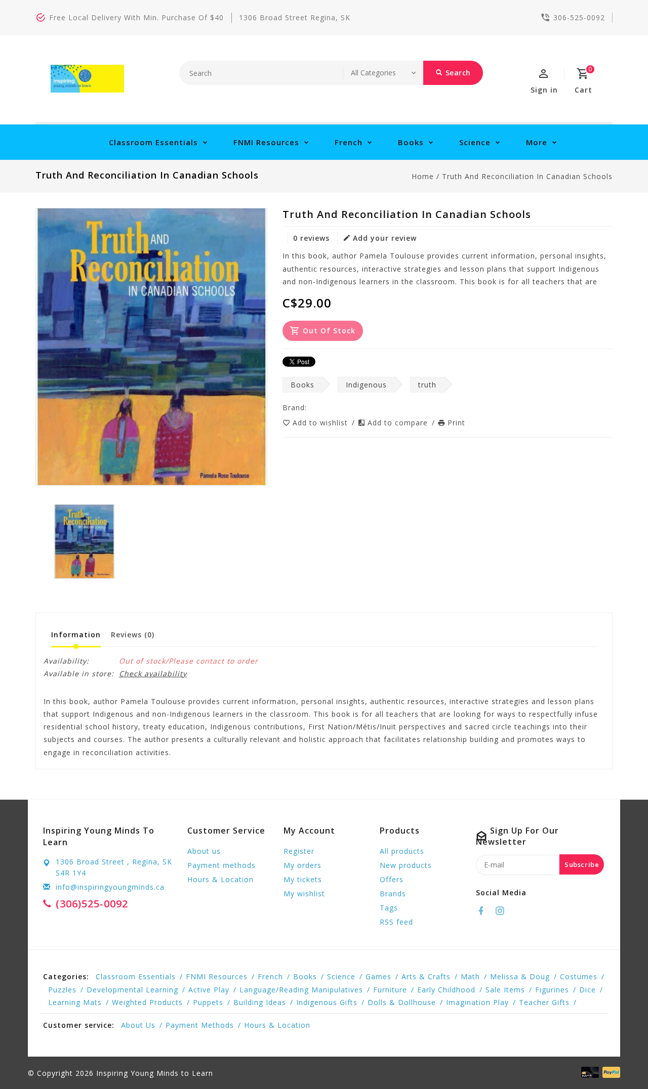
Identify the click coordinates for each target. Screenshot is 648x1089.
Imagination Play (477, 1002)
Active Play (208, 989)
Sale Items (505, 989)
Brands (393, 893)
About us (204, 851)
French (348, 142)
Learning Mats (75, 1002)
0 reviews (311, 238)
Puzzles (62, 989)
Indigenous (366, 384)
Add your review (385, 238)
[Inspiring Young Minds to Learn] (87, 79)
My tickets (303, 879)
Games (378, 976)
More (536, 142)
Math (470, 976)
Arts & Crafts (426, 976)
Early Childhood (446, 989)
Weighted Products (147, 1002)
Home (423, 176)
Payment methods (221, 865)
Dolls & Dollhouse (402, 1002)
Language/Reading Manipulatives (301, 989)
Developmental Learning (132, 989)
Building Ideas (259, 1002)
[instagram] (503, 911)
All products (402, 851)
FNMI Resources (266, 142)
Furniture (390, 989)
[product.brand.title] (310, 407)
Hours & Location (220, 879)
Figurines (552, 989)
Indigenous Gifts (326, 1002)
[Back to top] (618, 1059)
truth (427, 384)
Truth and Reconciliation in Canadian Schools (527, 176)
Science (475, 142)
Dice (587, 989)
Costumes (578, 976)
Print (456, 422)
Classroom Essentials (153, 142)
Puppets (208, 1002)
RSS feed (396, 922)
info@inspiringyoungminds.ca (110, 887)
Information (76, 634)
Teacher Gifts (544, 1002)
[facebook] (484, 911)
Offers (391, 879)
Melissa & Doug (520, 976)
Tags (389, 907)
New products (406, 865)
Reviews (132, 634)
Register (299, 851)
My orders (302, 865)
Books (411, 142)
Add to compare (399, 422)
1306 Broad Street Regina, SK (294, 17)
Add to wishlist (321, 422)
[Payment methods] (609, 1072)
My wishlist (304, 893)
